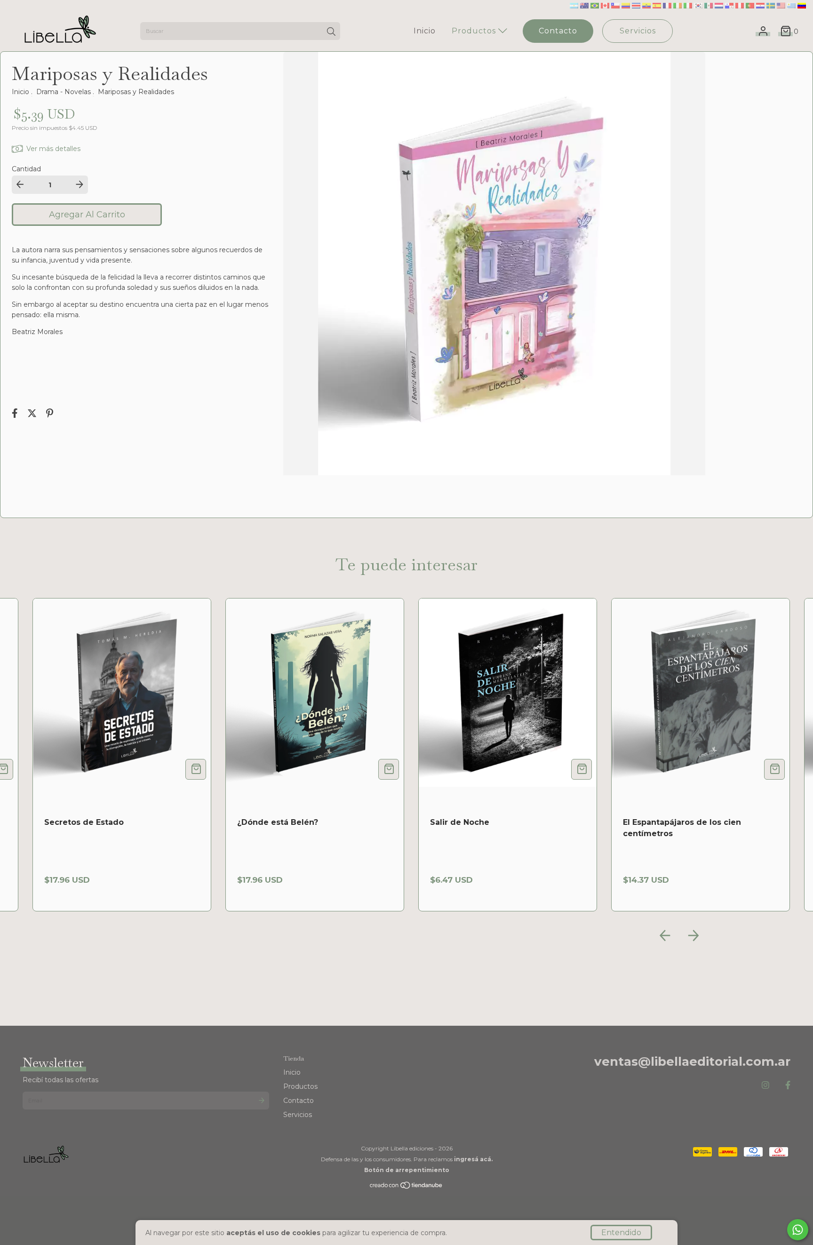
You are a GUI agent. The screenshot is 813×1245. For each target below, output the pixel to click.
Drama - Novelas (63, 92)
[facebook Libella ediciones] (787, 1085)
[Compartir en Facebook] (16, 414)
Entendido (621, 1232)
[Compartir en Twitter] (33, 414)
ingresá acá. (473, 1159)
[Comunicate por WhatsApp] (797, 1229)
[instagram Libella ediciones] (765, 1085)
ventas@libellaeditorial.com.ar (692, 1061)
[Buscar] (331, 32)
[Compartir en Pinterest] (49, 414)
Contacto (558, 30)
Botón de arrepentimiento (406, 1169)
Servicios (638, 30)
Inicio (425, 30)
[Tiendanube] (406, 1187)
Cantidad (26, 169)
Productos (475, 30)
